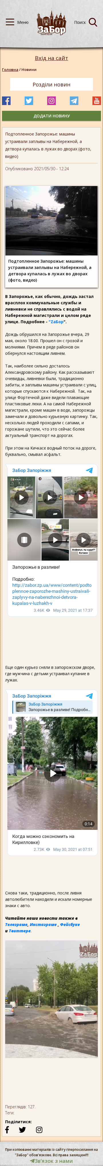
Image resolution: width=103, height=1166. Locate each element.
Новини (29, 69)
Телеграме (16, 924)
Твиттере (20, 930)
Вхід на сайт (51, 58)
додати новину (51, 116)
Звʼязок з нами (54, 1160)
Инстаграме (43, 924)
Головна (10, 69)
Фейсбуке (70, 924)
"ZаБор (56, 321)
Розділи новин (51, 84)
